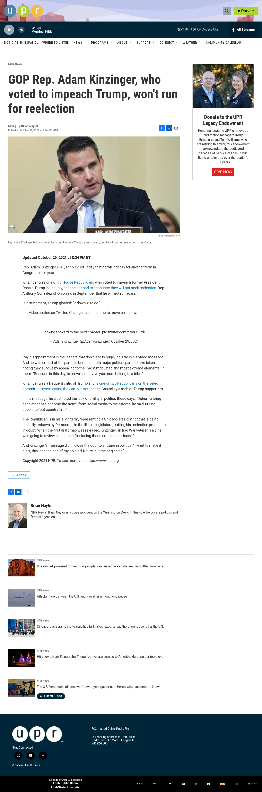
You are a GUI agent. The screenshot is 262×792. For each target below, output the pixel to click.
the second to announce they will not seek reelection (113, 288)
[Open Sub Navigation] (85, 42)
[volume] (21, 29)
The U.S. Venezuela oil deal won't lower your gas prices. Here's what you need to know (98, 687)
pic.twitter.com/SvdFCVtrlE (124, 332)
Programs (99, 42)
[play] (9, 29)
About (122, 42)
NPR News (15, 64)
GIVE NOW (223, 171)
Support (143, 42)
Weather (190, 42)
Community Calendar (223, 42)
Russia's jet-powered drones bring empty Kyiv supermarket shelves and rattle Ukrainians (100, 566)
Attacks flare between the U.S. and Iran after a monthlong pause (82, 596)
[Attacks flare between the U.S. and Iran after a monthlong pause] (21, 598)
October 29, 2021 (125, 341)
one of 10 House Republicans (69, 282)
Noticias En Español (21, 42)
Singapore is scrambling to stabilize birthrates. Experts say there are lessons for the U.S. (100, 626)
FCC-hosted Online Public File (110, 728)
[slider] (28, 29)
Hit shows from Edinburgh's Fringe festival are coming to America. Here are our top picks (100, 657)
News (77, 42)
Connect (166, 42)
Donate (247, 11)
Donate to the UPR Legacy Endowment (223, 120)
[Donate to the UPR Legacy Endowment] (223, 86)
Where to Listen (55, 42)
